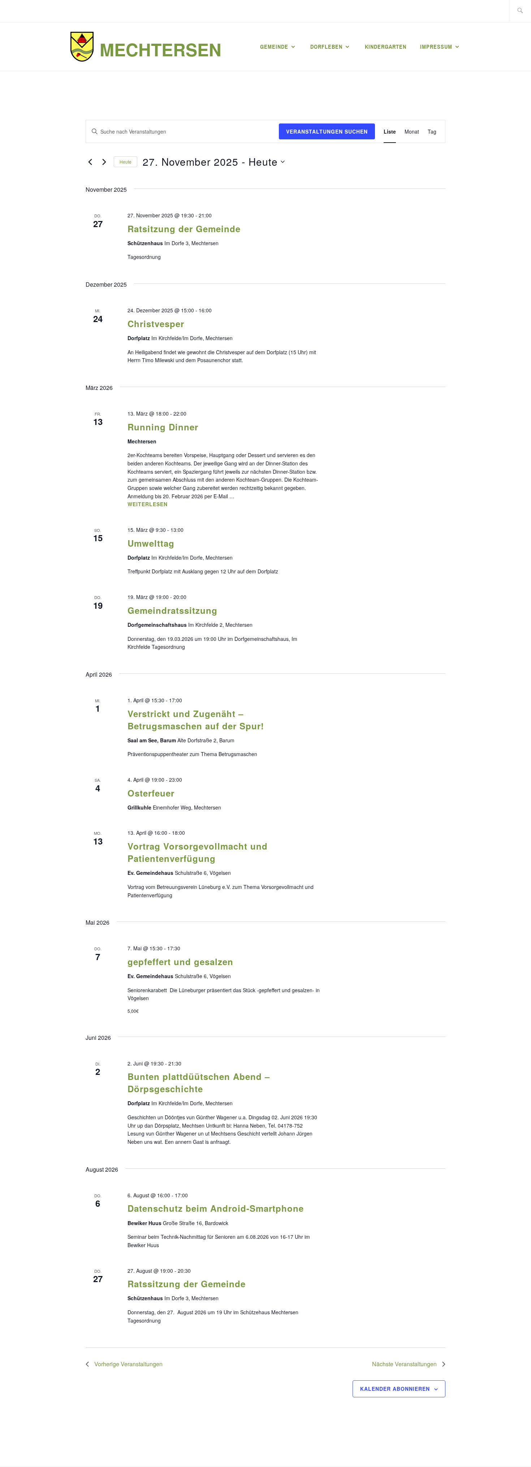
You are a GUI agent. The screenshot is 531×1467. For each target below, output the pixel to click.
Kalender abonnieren (395, 1388)
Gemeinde (274, 47)
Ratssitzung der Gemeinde (187, 1283)
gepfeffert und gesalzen (180, 961)
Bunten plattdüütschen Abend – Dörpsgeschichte (199, 1082)
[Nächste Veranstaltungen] (104, 161)
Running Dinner (163, 427)
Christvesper (156, 323)
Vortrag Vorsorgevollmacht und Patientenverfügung (198, 852)
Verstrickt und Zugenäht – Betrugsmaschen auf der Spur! (196, 719)
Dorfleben (326, 47)
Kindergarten (385, 47)
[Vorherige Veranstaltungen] (90, 161)
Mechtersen (160, 49)
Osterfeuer (151, 793)
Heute (125, 162)
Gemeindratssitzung (172, 610)
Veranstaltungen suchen (327, 131)
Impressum (436, 47)
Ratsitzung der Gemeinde (184, 228)
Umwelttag (151, 543)
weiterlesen (148, 504)
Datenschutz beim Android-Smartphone (216, 1208)
